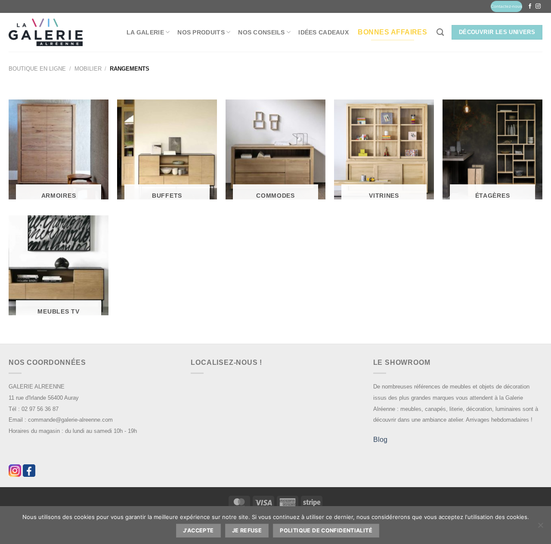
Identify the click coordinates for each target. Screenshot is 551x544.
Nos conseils (261, 32)
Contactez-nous (506, 6)
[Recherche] (440, 32)
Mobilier (88, 68)
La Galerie (145, 32)
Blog (380, 439)
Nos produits (200, 32)
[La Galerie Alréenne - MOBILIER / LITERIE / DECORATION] (46, 33)
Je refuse (247, 530)
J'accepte (198, 530)
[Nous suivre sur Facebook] (529, 6)
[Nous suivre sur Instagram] (538, 6)
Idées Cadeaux (323, 32)
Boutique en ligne (37, 68)
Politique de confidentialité (326, 530)
